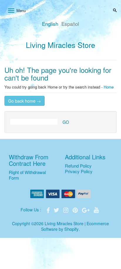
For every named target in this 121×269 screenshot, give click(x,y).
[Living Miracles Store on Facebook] (48, 209)
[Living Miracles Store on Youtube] (96, 209)
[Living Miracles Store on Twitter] (57, 209)
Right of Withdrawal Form (27, 175)
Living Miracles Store (60, 44)
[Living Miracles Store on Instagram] (66, 209)
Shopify (71, 229)
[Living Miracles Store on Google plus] (86, 209)
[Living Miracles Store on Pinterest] (75, 209)
